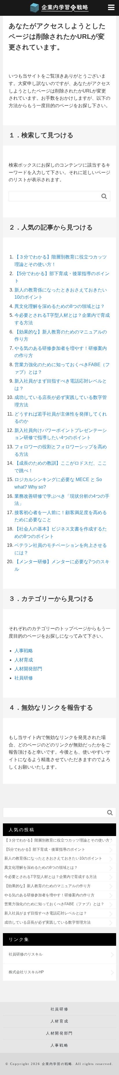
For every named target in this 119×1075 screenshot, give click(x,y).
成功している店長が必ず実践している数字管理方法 (47, 922)
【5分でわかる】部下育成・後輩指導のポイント (44, 849)
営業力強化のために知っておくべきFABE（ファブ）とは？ (54, 904)
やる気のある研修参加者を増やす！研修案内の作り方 (49, 895)
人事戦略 (23, 650)
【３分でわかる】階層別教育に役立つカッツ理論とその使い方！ (58, 840)
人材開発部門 (28, 668)
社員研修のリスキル (25, 954)
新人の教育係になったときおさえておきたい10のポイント (53, 858)
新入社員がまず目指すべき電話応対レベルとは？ (45, 913)
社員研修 (23, 678)
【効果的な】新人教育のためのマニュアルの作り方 (47, 886)
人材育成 (23, 659)
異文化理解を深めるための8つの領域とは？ (59, 306)
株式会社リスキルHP (26, 972)
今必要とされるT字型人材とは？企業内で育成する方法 (50, 877)
